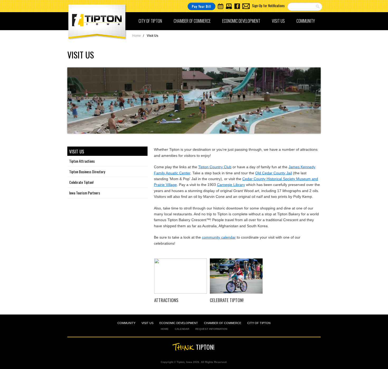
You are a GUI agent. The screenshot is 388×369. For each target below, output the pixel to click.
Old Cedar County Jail (273, 173)
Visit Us (278, 21)
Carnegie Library (231, 185)
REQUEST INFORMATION (211, 328)
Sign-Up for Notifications (268, 5)
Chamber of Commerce (192, 21)
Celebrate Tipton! (81, 182)
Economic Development (241, 21)
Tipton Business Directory (87, 171)
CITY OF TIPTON (259, 323)
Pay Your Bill (201, 6)
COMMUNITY (126, 323)
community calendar (219, 237)
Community (305, 21)
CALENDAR (182, 328)
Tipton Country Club (214, 167)
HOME (165, 328)
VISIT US (147, 323)
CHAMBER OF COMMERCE (222, 323)
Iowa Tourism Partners (84, 192)
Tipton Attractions (82, 161)
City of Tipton (150, 21)
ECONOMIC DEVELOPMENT (178, 323)
